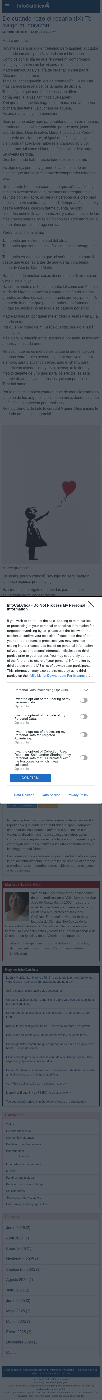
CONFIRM (30, 778)
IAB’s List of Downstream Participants (57, 675)
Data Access (51, 795)
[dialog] (51, 700)
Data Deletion (24, 795)
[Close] (92, 605)
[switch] (84, 700)
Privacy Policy (78, 795)
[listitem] (51, 689)
